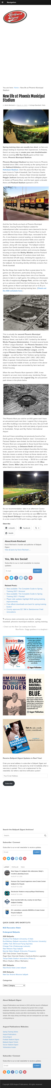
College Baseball (35, 105)
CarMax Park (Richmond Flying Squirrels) (18, 943)
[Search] (45, 835)
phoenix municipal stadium (22, 622)
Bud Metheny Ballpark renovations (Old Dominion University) (24, 941)
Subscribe (8, 783)
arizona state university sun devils (19, 619)
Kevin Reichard (10, 105)
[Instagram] (26, 578)
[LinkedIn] (21, 578)
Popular (15, 867)
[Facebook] (16, 578)
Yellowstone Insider (9, 1047)
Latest (6, 867)
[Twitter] (12, 578)
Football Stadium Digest (11, 1039)
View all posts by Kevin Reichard (18, 550)
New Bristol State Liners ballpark (14, 967)
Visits (43, 105)
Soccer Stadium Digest (10, 1045)
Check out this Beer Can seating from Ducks (19, 627)
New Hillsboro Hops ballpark (13, 948)
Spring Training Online (10, 1032)
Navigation (11, 2)
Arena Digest (7, 1037)
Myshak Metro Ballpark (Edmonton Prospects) (19, 951)
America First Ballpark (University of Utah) (18, 939)
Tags (23, 867)
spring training (41, 622)
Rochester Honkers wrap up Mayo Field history (27, 891)
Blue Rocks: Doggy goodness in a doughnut (32, 629)
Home (16, 88)
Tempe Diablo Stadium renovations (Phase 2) (19, 958)
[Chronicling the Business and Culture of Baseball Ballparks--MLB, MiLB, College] (15, 23)
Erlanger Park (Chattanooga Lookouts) (16, 946)
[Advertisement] (25, 52)
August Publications (9, 1034)
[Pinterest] (31, 578)
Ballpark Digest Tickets (10, 1042)
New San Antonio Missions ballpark (15, 974)
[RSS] (7, 578)
